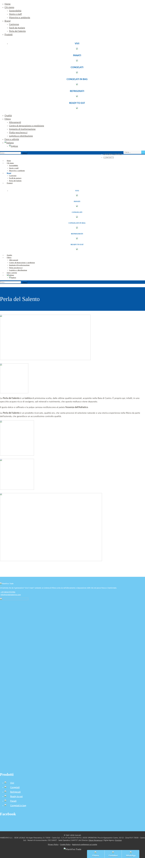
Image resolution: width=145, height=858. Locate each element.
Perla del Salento (17, 31)
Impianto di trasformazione (22, 129)
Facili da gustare (17, 28)
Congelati (15, 787)
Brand (7, 21)
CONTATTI (108, 157)
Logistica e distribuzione (21, 136)
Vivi (12, 783)
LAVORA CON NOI (112, 154)
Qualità (8, 115)
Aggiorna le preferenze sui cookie (84, 844)
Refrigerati (15, 792)
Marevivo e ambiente (19, 17)
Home (8, 4)
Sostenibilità (15, 11)
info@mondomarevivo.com (11, 595)
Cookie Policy (65, 844)
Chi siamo (9, 7)
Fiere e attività (12, 139)
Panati (13, 801)
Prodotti (9, 34)
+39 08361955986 (8, 592)
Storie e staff (15, 14)
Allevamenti (15, 122)
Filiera (8, 119)
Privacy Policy (53, 844)
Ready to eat (16, 796)
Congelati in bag (18, 805)
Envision (118, 840)
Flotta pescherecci (18, 132)
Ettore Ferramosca (95, 840)
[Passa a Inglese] (13, 146)
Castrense (14, 24)
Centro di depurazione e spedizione (26, 126)
